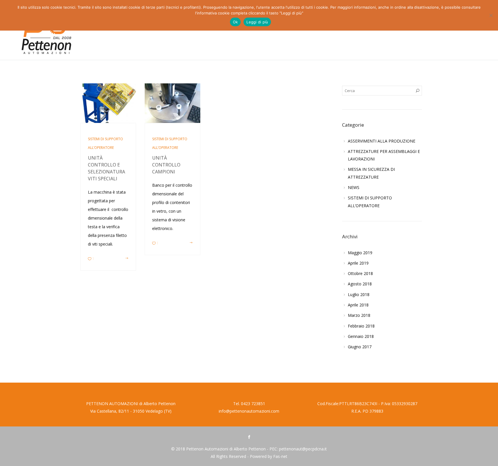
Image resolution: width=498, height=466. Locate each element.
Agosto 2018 (360, 284)
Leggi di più (257, 22)
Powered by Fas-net (268, 456)
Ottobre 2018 (360, 273)
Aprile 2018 (358, 305)
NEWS (353, 187)
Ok (235, 22)
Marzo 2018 (359, 315)
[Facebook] (249, 437)
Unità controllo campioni (166, 165)
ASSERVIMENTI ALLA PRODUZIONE (381, 141)
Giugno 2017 (359, 346)
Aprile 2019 (358, 263)
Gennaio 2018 (361, 336)
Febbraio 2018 (361, 326)
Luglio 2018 (358, 294)
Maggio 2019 (360, 252)
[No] (491, 15)
